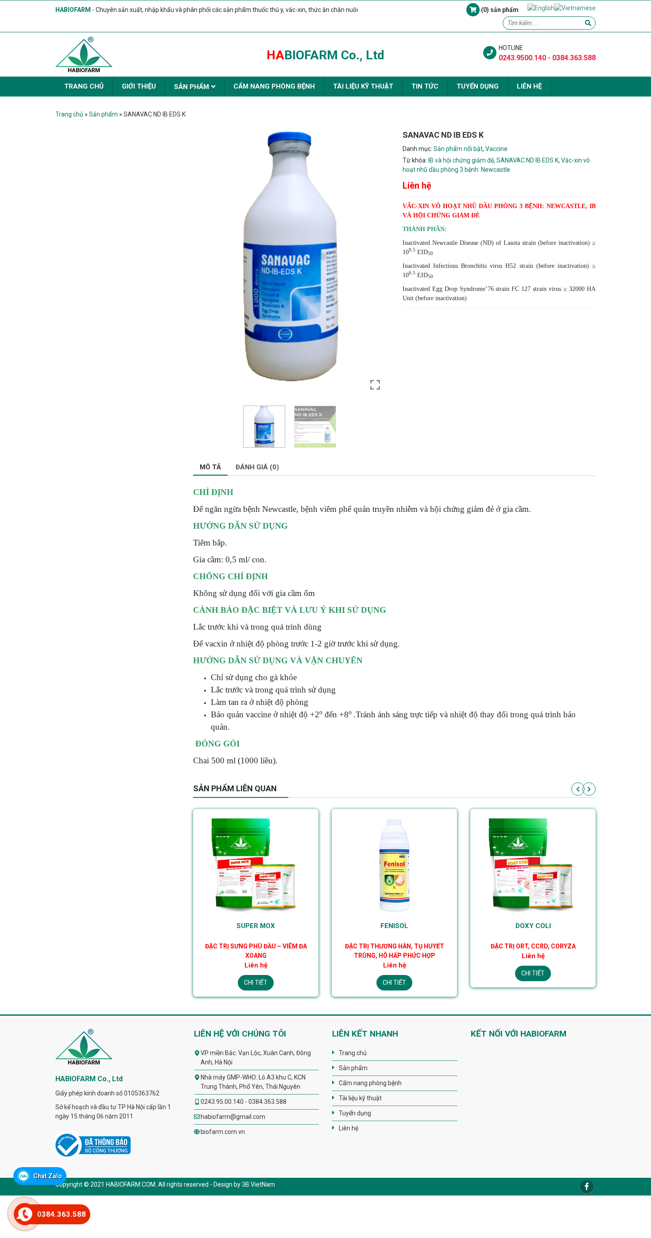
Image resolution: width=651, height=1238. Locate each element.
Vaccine (496, 148)
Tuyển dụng (478, 86)
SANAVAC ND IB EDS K (527, 160)
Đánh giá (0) (257, 467)
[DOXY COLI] (394, 864)
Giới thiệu (139, 86)
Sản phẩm (191, 87)
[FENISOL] (256, 864)
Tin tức (424, 86)
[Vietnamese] (575, 7)
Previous (578, 789)
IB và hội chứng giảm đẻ (461, 160)
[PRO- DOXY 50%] (533, 864)
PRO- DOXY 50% (533, 926)
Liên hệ (529, 86)
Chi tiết (255, 982)
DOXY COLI (394, 926)
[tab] (210, 468)
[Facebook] (586, 1186)
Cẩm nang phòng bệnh (274, 86)
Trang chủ (84, 86)
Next (589, 789)
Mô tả (210, 467)
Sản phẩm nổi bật (458, 148)
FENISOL (256, 926)
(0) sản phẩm (499, 9)
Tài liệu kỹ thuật (363, 86)
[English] (540, 7)
